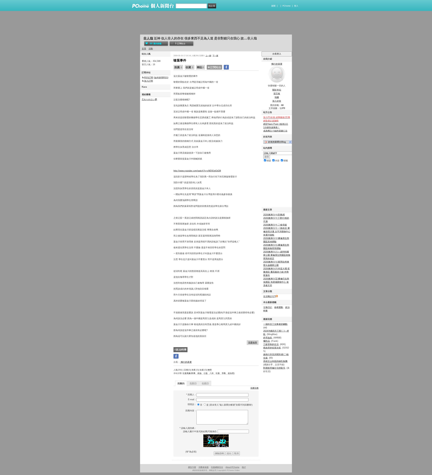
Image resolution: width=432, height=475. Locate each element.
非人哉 (148, 38)
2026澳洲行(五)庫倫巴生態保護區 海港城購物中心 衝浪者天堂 (276, 282)
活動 (150, 48)
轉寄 (210, 370)
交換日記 (267, 307)
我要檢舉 (252, 342)
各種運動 (278, 307)
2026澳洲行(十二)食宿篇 (275, 225)
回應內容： (190, 410)
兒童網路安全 (217, 467)
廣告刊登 (192, 467)
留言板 (277, 93)
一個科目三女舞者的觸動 (275, 324)
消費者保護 (203, 467)
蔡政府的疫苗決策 (272, 347)
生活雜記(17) (269, 296)
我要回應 (254, 388)
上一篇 (208, 56)
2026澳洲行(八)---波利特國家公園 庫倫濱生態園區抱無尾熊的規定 (276, 255)
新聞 (273, 6)
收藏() (205, 383)
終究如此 (267, 337)
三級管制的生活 (271, 344)
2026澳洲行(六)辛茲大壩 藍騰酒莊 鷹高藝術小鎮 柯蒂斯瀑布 (276, 272)
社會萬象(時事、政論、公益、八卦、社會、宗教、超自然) (209, 373)
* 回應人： (191, 394)
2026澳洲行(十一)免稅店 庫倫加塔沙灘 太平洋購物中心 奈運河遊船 (276, 231)
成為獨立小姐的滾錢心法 (275, 131)
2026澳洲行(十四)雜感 (274, 214)
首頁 (144, 48)
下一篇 (215, 56)
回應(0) (181, 383)
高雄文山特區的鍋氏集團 (275, 361)
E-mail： (192, 399)
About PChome (232, 467)
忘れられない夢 (149, 99)
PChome (286, 6)
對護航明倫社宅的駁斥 (274, 368)
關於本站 (276, 90)
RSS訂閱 (148, 77)
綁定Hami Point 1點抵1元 (275, 124)
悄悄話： (192, 404)
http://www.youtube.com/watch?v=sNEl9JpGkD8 (197, 170)
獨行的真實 (186, 362)
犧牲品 (266, 341)
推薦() (193, 383)
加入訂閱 (148, 81)
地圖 (277, 97)
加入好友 (276, 101)
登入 (296, 6)
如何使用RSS (161, 77)
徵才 (244, 467)
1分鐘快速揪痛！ (271, 127)
